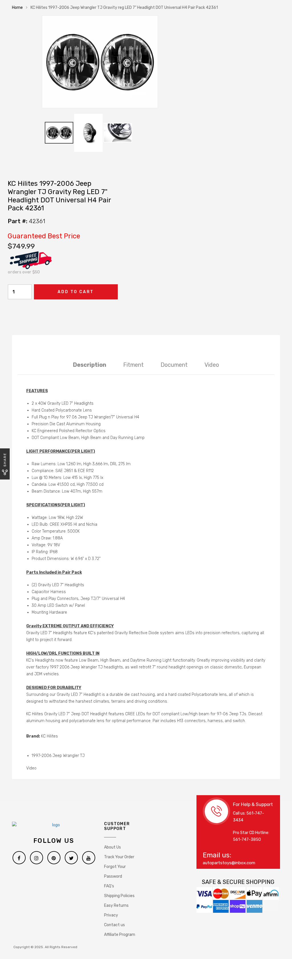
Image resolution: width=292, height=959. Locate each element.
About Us (112, 847)
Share (5, 460)
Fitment (133, 364)
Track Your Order (119, 857)
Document (174, 364)
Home (17, 7)
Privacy (111, 915)
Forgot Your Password (115, 871)
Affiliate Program (119, 934)
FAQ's (109, 886)
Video (211, 364)
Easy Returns (116, 905)
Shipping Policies (119, 895)
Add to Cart (76, 291)
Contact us (114, 924)
